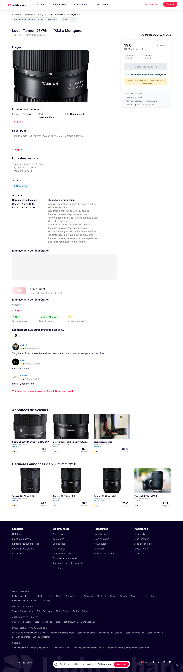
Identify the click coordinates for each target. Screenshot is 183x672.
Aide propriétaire (143, 543)
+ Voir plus (17, 122)
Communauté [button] (81, 4)
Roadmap (99, 548)
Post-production (70, 622)
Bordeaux (70, 596)
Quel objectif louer (60, 647)
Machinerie (47, 622)
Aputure (66, 611)
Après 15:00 (28, 204)
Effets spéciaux (88, 622)
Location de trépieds (134, 632)
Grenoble (124, 596)
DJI (38, 611)
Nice (51, 596)
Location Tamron (68, 19)
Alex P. (99, 500)
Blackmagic (48, 611)
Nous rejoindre (101, 538)
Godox (76, 611)
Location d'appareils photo (61, 632)
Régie (57, 622)
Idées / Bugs (141, 548)
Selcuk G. (38, 289)
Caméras (16, 622)
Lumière (27, 622)
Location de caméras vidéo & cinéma (29, 632)
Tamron (26, 114)
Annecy (34, 600)
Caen (153, 596)
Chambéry (45, 600)
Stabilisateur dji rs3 (103, 442)
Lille (79, 596)
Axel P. (137, 500)
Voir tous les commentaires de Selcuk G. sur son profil (42, 391)
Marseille (24, 596)
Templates (58, 538)
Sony (14, 611)
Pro (102, 500)
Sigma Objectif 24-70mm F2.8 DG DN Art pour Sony (36, 442)
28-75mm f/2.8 (46, 117)
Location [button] (39, 4)
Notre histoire (101, 534)
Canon (23, 611)
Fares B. (56, 500)
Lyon (33, 596)
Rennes (113, 596)
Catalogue (16, 15)
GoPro (84, 611)
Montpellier (102, 596)
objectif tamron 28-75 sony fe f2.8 (69, 442)
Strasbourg (89, 596)
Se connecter (151, 4)
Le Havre (144, 596)
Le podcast (59, 543)
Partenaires (59, 548)
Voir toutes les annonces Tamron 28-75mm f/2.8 (35, 19)
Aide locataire (141, 538)
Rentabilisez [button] (59, 4)
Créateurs (58, 568)
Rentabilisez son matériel (25, 543)
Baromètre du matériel (65, 558)
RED (58, 611)
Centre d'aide (141, 534)
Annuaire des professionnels (68, 563)
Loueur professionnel (23, 548)
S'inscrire (170, 4)
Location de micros (155, 632)
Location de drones (21, 637)
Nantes (59, 596)
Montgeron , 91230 (20, 444)
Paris (14, 596)
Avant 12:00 (28, 207)
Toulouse (42, 596)
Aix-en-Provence (20, 600)
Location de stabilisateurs (110, 632)
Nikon (31, 611)
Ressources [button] (103, 4)
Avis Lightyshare (62, 553)
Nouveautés (100, 543)
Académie (58, 534)
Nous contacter (142, 553)
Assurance (17, 553)
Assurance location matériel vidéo (88, 647)
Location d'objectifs (86, 632)
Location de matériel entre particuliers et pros (128, 647)
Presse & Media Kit (104, 553)
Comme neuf (77, 114)
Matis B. (15, 500)
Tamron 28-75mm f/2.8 (35, 15)
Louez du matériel (21, 538)
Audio (36, 622)
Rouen (134, 596)
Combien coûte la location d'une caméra (31, 647)
